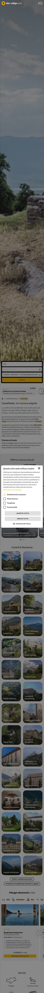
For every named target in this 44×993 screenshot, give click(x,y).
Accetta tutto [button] (23, 513)
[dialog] (22, 496)
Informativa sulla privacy (12, 490)
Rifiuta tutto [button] (22, 519)
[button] (22, 524)
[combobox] (39, 468)
